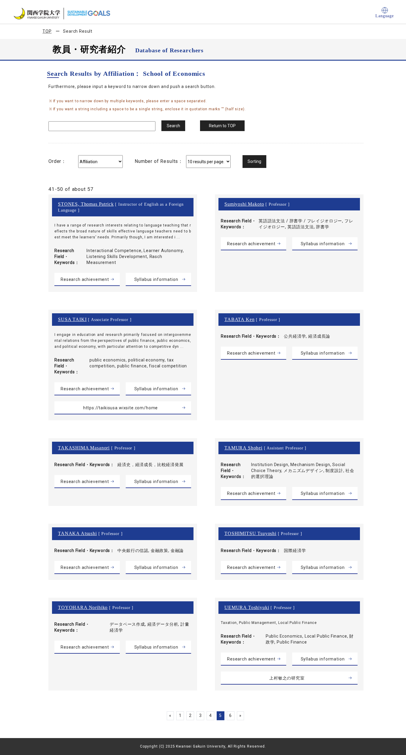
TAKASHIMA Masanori (84, 447)
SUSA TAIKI (72, 319)
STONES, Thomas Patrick (86, 204)
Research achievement (85, 279)
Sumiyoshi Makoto (244, 204)
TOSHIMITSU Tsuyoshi (250, 533)
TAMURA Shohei (243, 447)
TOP (47, 31)
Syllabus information (156, 279)
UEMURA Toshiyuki (246, 607)
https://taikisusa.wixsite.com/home (120, 407)
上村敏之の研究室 (287, 678)
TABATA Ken (239, 319)
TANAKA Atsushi (77, 533)
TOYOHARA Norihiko (83, 607)
